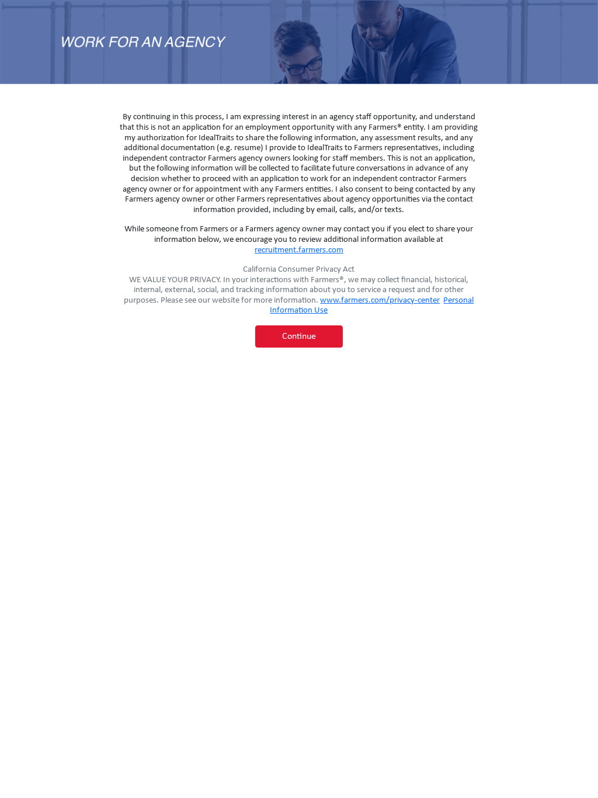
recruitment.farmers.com (299, 250)
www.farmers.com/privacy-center (380, 300)
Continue (299, 336)
